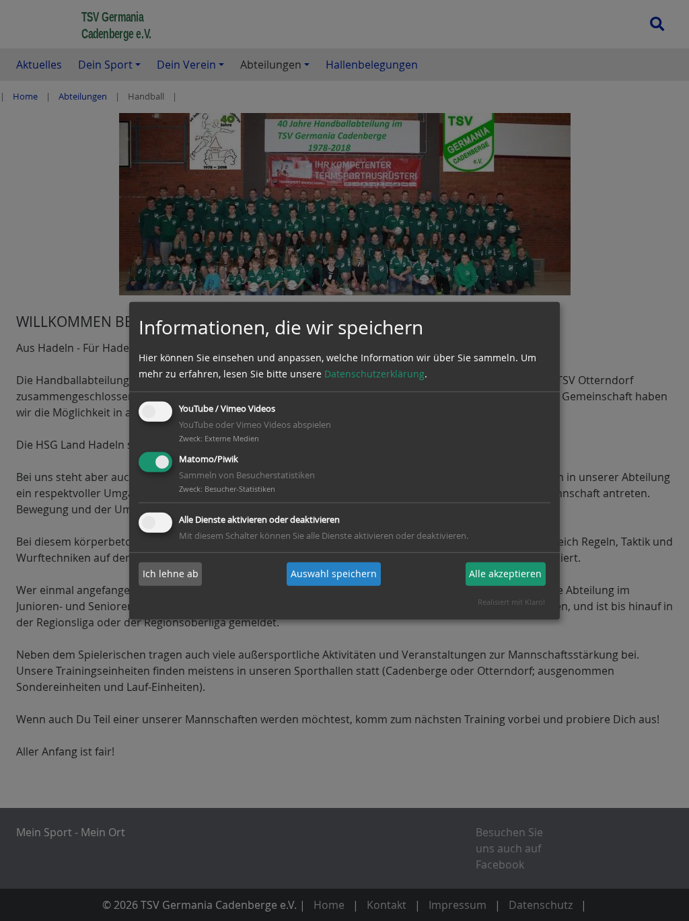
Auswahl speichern (334, 573)
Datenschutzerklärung (374, 373)
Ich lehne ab (170, 573)
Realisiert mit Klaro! (511, 602)
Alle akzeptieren (505, 573)
